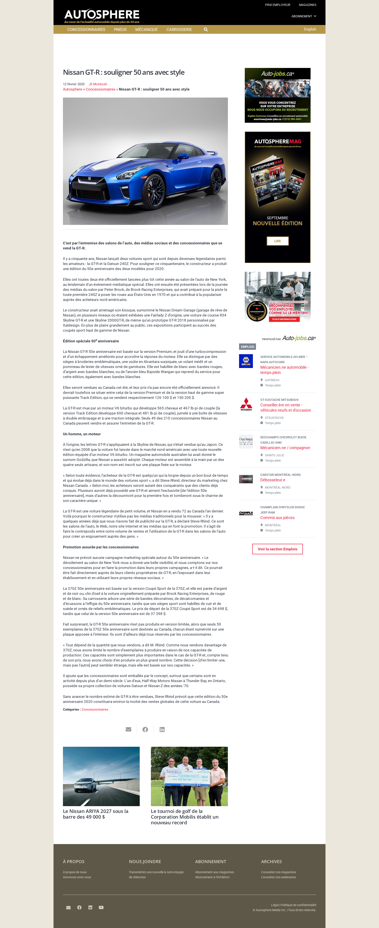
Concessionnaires (100, 89)
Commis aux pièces (277, 517)
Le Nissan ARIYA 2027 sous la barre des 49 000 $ (96, 814)
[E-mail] (68, 907)
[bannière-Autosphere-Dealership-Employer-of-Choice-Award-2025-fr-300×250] (278, 325)
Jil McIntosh (98, 84)
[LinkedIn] (90, 907)
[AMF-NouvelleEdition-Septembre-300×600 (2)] (278, 262)
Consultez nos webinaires (278, 877)
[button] (315, 16)
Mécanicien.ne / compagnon (285, 447)
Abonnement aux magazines (214, 872)
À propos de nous (75, 872)
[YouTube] (101, 907)
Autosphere (72, 89)
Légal (275, 905)
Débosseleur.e (272, 480)
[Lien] (277, 339)
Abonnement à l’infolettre (212, 877)
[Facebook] (79, 907)
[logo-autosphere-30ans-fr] (102, 16)
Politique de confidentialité (298, 905)
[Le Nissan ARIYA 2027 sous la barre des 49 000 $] (101, 776)
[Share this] (145, 729)
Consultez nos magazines (278, 872)
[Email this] (128, 729)
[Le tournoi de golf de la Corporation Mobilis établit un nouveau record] (189, 776)
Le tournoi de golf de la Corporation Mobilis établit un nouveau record (184, 817)
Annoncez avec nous (77, 877)
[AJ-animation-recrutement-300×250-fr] (278, 121)
